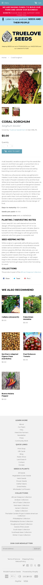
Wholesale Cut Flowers (21, 489)
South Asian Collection (21, 529)
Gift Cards (21, 451)
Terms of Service (14, 559)
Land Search (21, 459)
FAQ (21, 430)
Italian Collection (21, 511)
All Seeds (21, 473)
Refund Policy (21, 561)
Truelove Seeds (15, 572)
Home (4, 57)
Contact (21, 462)
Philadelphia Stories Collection (21, 521)
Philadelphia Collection (21, 518)
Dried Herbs (21, 486)
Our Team (21, 427)
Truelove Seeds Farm (17, 130)
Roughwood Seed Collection (21, 524)
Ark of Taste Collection (21, 502)
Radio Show (21, 457)
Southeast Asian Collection (22, 532)
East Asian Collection (21, 505)
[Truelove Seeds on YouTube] (39, 566)
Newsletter (21, 435)
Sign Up (37, 548)
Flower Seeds (21, 481)
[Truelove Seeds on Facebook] (27, 566)
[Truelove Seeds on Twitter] (24, 566)
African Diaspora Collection (31, 272)
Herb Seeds (21, 478)
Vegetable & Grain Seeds (21, 475)
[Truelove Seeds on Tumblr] (35, 566)
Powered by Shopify (30, 572)
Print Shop (21, 448)
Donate (21, 465)
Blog (21, 454)
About (21, 424)
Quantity (5, 142)
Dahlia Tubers (22, 484)
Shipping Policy (28, 559)
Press (21, 438)
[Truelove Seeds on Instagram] (31, 566)
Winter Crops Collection (22, 535)
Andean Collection (21, 500)
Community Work (21, 441)
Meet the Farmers (21, 432)
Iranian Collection (21, 508)
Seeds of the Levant (21, 527)
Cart (39, 3)
